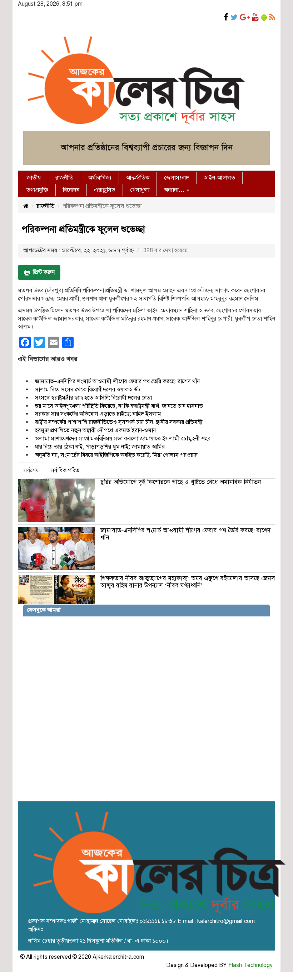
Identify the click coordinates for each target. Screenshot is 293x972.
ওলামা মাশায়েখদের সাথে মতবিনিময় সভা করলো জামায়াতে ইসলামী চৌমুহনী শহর (122, 438)
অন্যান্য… (175, 190)
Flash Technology (250, 965)
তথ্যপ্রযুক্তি (37, 190)
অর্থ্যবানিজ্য (99, 177)
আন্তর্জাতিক (137, 177)
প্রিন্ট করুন (44, 272)
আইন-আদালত (219, 177)
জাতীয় (33, 177)
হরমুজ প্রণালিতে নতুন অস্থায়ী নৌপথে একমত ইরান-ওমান (95, 430)
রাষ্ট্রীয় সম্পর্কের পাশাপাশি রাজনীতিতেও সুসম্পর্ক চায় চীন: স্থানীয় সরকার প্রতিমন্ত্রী (119, 422)
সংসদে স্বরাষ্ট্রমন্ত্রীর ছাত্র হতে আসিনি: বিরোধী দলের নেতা (93, 397)
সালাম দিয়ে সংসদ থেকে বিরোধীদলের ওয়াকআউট (87, 389)
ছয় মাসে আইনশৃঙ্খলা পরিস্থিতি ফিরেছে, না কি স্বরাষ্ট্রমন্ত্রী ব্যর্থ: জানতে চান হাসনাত (119, 406)
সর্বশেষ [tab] (31, 470)
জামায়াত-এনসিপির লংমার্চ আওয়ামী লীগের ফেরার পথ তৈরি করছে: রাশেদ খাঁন (117, 381)
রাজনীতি (64, 177)
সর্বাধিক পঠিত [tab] (65, 470)
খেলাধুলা (139, 190)
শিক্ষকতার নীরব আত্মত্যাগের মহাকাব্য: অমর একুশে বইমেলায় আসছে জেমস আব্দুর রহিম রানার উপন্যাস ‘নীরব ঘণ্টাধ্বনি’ (187, 582)
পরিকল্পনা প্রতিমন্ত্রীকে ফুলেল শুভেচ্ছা (83, 229)
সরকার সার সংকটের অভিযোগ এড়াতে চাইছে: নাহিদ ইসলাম (98, 413)
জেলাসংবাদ (176, 177)
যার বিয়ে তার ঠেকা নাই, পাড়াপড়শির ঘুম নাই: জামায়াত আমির (100, 446)
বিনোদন (71, 190)
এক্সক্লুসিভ (104, 190)
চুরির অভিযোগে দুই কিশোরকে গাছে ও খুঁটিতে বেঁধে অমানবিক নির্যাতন (180, 482)
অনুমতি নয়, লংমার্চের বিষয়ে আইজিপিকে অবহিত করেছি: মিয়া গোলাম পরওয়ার (116, 455)
